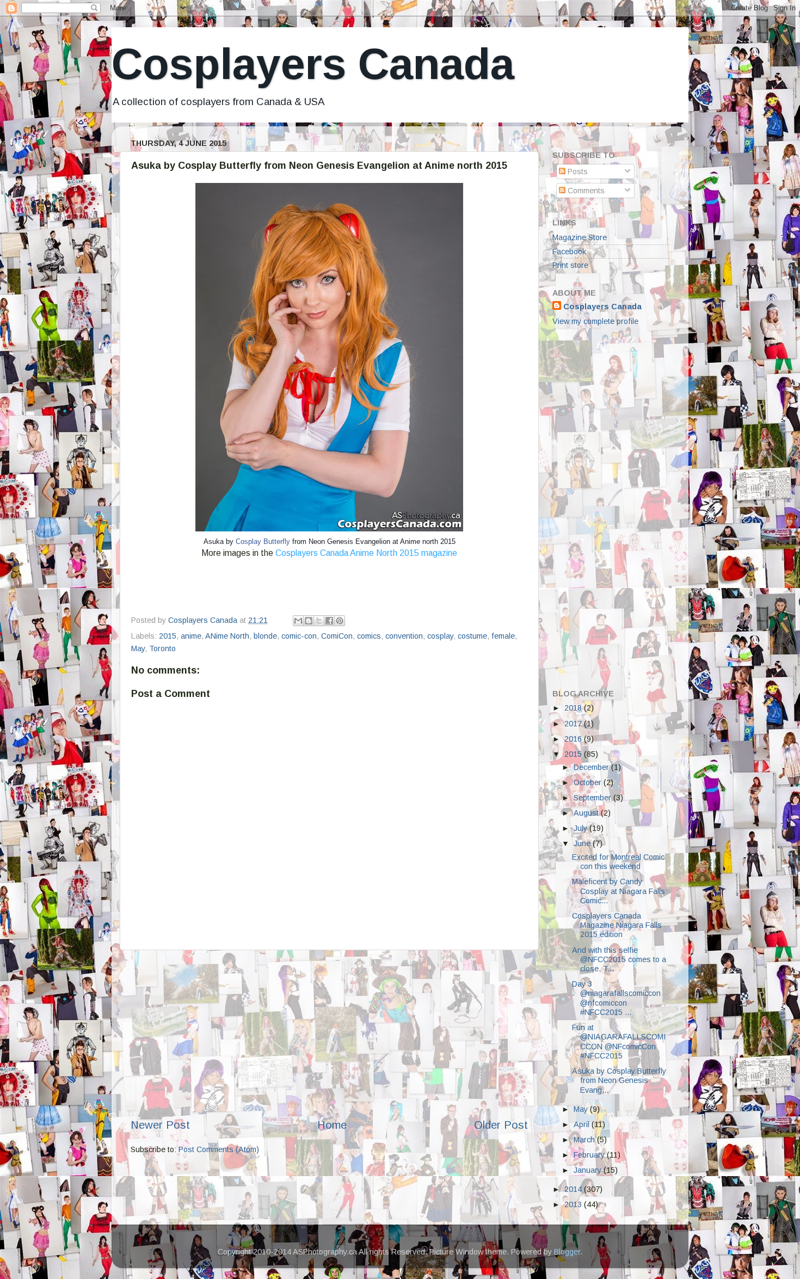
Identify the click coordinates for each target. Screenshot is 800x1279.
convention (404, 636)
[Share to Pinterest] (339, 620)
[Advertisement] (329, 1033)
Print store (570, 265)
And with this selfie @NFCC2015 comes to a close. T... (619, 960)
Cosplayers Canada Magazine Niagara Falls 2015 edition (617, 925)
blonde (265, 636)
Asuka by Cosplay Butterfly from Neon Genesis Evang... (619, 1080)
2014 (574, 1189)
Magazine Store (579, 237)
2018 (574, 707)
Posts (576, 171)
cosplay (440, 636)
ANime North (227, 636)
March (585, 1139)
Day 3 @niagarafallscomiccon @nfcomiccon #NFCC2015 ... (616, 998)
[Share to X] (318, 620)
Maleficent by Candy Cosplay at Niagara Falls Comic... (618, 891)
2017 (574, 723)
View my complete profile (595, 321)
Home (332, 1125)
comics (369, 636)
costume (472, 636)
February (590, 1155)
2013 (574, 1204)
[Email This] (298, 620)
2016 (574, 739)
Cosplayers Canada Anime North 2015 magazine (366, 553)
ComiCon (337, 636)
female (503, 636)
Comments (585, 190)
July (581, 828)
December (592, 767)
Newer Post (160, 1125)
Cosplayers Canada (313, 64)
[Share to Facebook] (329, 620)
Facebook (569, 251)
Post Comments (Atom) (219, 1149)
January (589, 1170)
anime (191, 636)
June (583, 843)
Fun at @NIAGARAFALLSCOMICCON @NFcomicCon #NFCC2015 (619, 1041)
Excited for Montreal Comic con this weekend (618, 862)
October (589, 782)
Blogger (567, 1251)
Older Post (501, 1125)
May (138, 648)
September (593, 797)
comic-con (299, 636)
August (587, 813)
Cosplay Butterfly (263, 541)
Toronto (162, 648)
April (583, 1124)
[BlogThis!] (308, 620)
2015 (167, 636)
